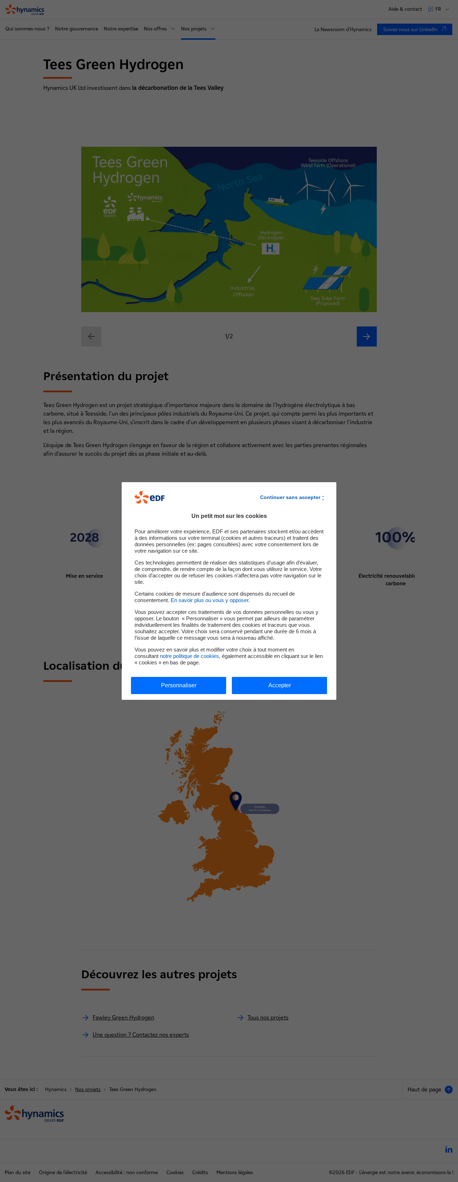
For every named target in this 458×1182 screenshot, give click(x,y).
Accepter (279, 685)
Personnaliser (178, 685)
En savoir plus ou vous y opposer (209, 600)
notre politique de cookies (189, 656)
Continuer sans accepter (290, 497)
